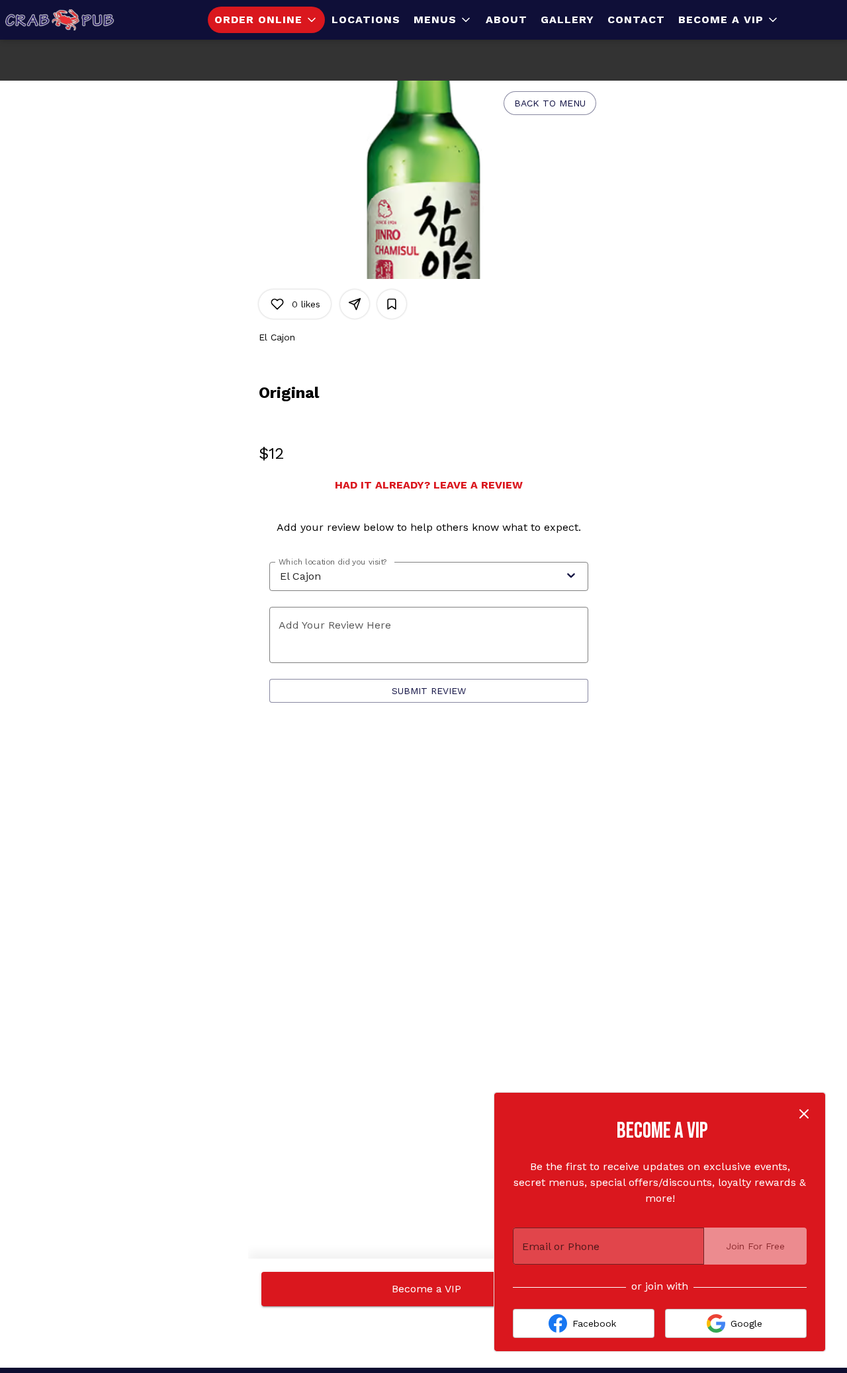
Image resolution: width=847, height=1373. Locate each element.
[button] (266, 20)
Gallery (567, 19)
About (506, 19)
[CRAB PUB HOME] (59, 19)
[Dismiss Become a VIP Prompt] (804, 1114)
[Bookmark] (391, 304)
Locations (366, 19)
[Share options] (354, 304)
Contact (636, 19)
